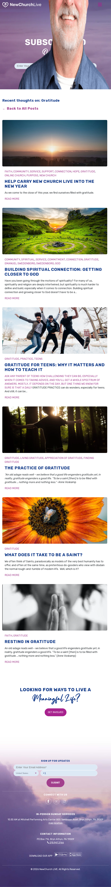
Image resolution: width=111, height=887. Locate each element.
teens (38, 358)
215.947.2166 (56, 842)
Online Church (15, 175)
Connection (63, 171)
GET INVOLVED (55, 712)
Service (35, 171)
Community (21, 171)
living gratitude (32, 458)
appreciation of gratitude (63, 458)
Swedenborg (45, 263)
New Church (47, 175)
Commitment (56, 259)
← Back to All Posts (20, 108)
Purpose (32, 175)
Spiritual (28, 259)
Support (48, 171)
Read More (12, 198)
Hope (76, 171)
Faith (8, 171)
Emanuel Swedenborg (20, 263)
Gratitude (88, 171)
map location (56, 823)
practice (26, 358)
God (57, 263)
